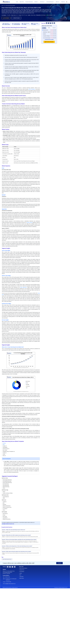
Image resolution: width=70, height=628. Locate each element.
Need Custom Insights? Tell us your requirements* (30, 316)
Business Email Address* (26, 309)
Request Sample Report (35, 324)
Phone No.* (25, 313)
